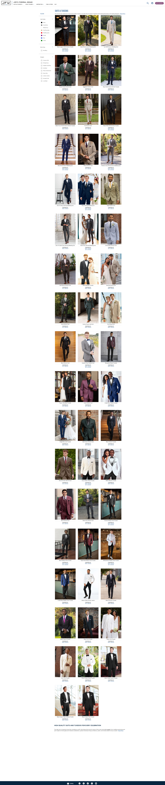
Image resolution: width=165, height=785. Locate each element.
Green (44, 40)
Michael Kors (46, 62)
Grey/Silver (45, 25)
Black (44, 22)
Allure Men (45, 73)
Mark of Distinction (47, 70)
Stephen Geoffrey (47, 65)
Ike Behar (45, 68)
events (108, 729)
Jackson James (46, 75)
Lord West (45, 81)
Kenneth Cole (46, 78)
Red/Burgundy (46, 32)
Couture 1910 (46, 60)
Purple (44, 35)
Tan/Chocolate (46, 30)
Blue (44, 38)
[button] (46, 19)
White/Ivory (45, 27)
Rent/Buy (45, 50)
